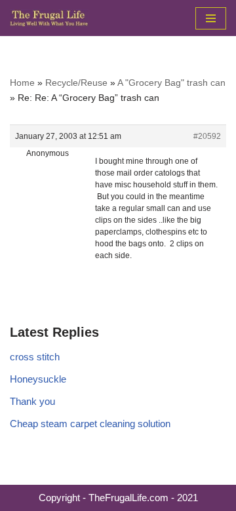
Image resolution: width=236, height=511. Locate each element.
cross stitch (35, 356)
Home (22, 82)
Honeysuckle (38, 379)
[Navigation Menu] (210, 18)
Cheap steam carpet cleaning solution (90, 423)
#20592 (207, 136)
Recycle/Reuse (76, 82)
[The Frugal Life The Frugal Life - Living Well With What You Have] (49, 18)
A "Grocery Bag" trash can (171, 82)
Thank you (32, 401)
